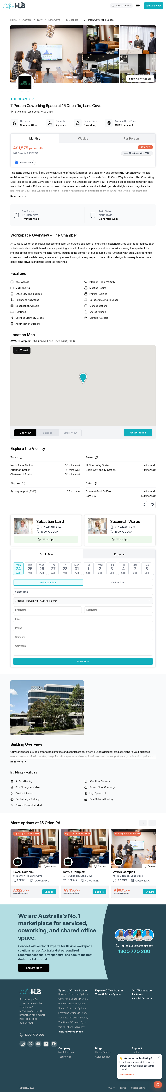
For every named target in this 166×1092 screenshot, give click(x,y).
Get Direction (138, 432)
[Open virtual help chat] (158, 1084)
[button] (83, 54)
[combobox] (83, 591)
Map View (25, 432)
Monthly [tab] (34, 138)
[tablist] (83, 138)
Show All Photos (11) (140, 78)
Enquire (49, 891)
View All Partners (142, 998)
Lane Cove (54, 19)
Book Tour (83, 661)
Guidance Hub (103, 1056)
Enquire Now (153, 5)
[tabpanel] (83, 150)
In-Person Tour (48, 582)
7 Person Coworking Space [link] (99, 19)
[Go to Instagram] (22, 1044)
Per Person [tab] (131, 138)
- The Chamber (63, 235)
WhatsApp (48, 539)
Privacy (111, 1088)
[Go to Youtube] (38, 1044)
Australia (27, 19)
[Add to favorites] (152, 504)
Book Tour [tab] (47, 554)
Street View (70, 432)
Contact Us (137, 1052)
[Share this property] (143, 504)
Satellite (47, 432)
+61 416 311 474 (51, 527)
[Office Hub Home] (14, 5)
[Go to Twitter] (30, 1044)
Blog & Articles (103, 1052)
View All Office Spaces (108, 994)
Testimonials (64, 1056)
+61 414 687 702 (125, 527)
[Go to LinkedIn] (46, 1044)
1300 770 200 (49, 531)
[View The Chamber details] (25, 82)
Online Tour (118, 582)
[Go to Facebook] (54, 1044)
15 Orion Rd (72, 19)
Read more (16, 196)
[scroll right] (152, 823)
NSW (40, 19)
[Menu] (137, 5)
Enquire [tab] (119, 554)
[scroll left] (143, 823)
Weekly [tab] (83, 138)
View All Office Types (70, 1031)
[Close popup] (159, 1057)
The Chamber (22, 99)
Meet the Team (66, 1052)
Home (13, 19)
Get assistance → (127, 1074)
